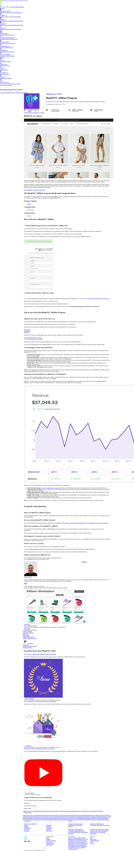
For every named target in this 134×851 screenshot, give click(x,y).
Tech (71, 819)
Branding (48, 839)
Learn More (27, 337)
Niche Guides (82, 811)
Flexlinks (48, 829)
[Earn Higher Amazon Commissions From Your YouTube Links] (43, 791)
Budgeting (87, 815)
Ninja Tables (49, 831)
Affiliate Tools (26, 811)
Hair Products (26, 818)
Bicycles (80, 815)
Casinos (100, 815)
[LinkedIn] (24, 583)
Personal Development (100, 818)
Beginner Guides (48, 811)
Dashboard (71, 833)
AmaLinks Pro (27, 828)
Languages (69, 818)
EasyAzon (26, 829)
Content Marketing (62, 811)
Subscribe (84, 562)
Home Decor (43, 818)
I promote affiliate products (21, 92)
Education (69, 811)
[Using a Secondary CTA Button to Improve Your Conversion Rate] (43, 744)
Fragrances (89, 817)
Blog (1, 30)
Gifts (102, 817)
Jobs (65, 818)
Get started (9, 85)
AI (41, 815)
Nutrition (93, 818)
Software (51, 819)
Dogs (57, 817)
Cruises (46, 817)
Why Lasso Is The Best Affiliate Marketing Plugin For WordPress (40, 654)
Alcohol (48, 815)
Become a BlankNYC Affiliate (36, 112)
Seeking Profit (97, 811)
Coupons (39, 817)
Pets (107, 818)
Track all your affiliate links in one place (51, 488)
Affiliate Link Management (97, 824)
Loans (73, 818)
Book (83, 815)
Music (89, 818)
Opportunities (84, 832)
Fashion (29, 204)
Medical (80, 818)
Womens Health (102, 819)
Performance (93, 833)
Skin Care (39, 819)
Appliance (56, 815)
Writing (107, 819)
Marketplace (71, 829)
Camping (96, 815)
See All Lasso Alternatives (30, 824)
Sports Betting (57, 819)
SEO (102, 811)
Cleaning (30, 817)
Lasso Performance (100, 381)
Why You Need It (29, 698)
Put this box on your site (36, 337)
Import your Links (94, 832)
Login (91, 842)
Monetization (75, 811)
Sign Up (92, 843)
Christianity (25, 817)
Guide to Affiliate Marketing (17, 7)
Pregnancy (25, 819)
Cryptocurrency (52, 817)
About (47, 837)
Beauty (76, 815)
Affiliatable (49, 825)
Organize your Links (95, 831)
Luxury (76, 818)
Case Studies (55, 811)
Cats (103, 815)
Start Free (26, 112)
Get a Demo (3, 85)
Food (85, 817)
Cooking (35, 817)
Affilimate (48, 826)
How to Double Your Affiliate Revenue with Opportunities (78, 844)
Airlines (44, 815)
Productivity (31, 819)
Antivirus (52, 815)
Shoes (35, 819)
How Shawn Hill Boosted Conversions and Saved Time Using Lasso (77, 842)
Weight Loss (95, 819)
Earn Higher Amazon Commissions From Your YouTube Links (39, 748)
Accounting (35, 815)
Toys (73, 819)
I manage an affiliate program (7, 92)
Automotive (64, 815)
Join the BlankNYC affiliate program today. (34, 190)
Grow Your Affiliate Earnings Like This (76, 848)
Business (92, 815)
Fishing (78, 817)
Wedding (89, 819)
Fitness (82, 817)
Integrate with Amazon (95, 829)
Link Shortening (79, 829)
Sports (62, 819)
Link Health (102, 832)
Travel (76, 819)
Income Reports (78, 825)
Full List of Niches (15, 84)
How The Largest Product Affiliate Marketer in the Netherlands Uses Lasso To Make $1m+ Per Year (78, 839)
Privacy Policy (49, 842)
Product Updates (90, 811)
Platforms (2, 8)
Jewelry (62, 818)
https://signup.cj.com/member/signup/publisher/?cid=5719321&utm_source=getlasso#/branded (85, 523)
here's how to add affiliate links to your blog (98, 298)
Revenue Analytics (104, 825)
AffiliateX (26, 826)
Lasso (41, 339)
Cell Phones (108, 815)
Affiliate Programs (94, 840)
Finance (75, 817)
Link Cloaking (105, 829)
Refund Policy (49, 844)
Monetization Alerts (95, 825)
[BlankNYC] (27, 331)
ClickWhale (49, 828)
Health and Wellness (35, 818)
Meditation (85, 818)
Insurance (58, 818)
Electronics (66, 817)
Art (60, 815)
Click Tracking (104, 831)
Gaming (94, 817)
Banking (72, 815)
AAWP (26, 825)
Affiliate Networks (27, 815)
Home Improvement (51, 818)
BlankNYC (27, 332)
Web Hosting (84, 819)
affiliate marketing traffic (36, 549)
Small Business (45, 819)
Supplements (67, 819)
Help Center (93, 839)
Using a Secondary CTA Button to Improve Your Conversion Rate (40, 701)
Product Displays (76, 832)
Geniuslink (26, 831)
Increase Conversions (73, 824)
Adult (39, 815)
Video (79, 819)
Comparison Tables (73, 831)
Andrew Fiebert (50, 104)
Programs (2, 57)
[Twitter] (26, 583)
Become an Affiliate (51, 840)
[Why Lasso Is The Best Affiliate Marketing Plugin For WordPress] (43, 697)
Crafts (43, 817)
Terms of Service (50, 843)
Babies (68, 815)
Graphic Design (107, 817)
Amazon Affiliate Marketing (37, 811)
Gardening (98, 817)
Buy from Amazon (29, 793)
